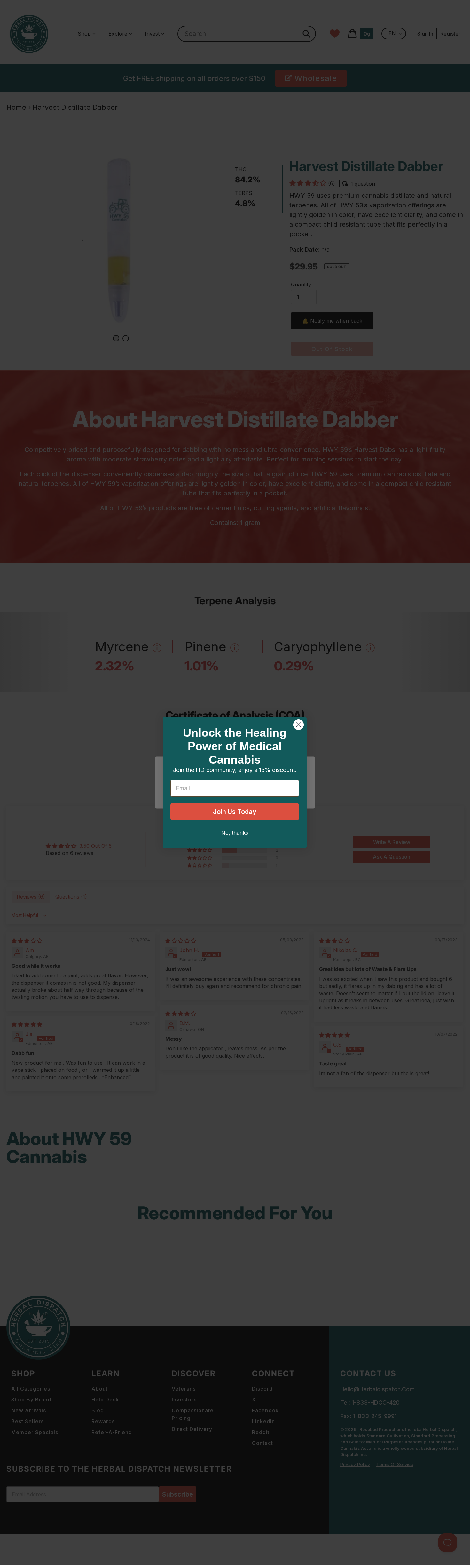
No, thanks (234, 833)
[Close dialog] (298, 724)
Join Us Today (234, 811)
